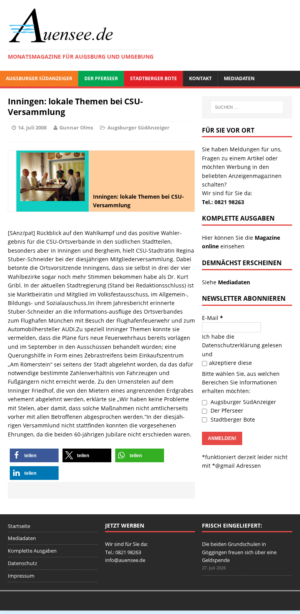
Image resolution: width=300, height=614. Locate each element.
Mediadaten (239, 78)
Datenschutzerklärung (231, 345)
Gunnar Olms (76, 127)
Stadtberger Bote (153, 78)
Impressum (21, 575)
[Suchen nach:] (247, 107)
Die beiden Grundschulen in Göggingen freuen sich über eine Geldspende (239, 552)
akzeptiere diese (230, 362)
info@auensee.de (125, 560)
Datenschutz (22, 563)
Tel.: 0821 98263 (223, 202)
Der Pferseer (101, 78)
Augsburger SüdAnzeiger (39, 78)
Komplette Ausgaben (32, 550)
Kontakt (200, 78)
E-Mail (212, 317)
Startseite (19, 526)
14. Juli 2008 (32, 127)
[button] (34, 455)
